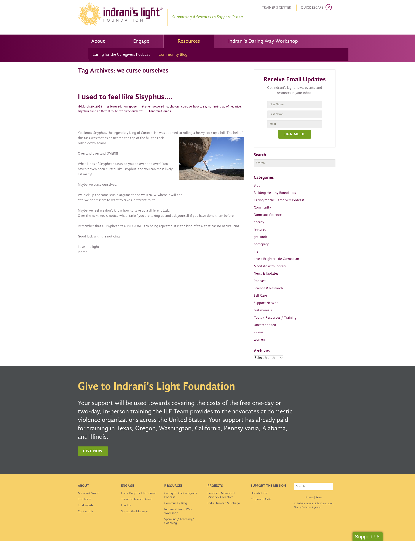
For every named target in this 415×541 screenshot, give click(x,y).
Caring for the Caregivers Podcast (121, 54)
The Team (84, 499)
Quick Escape (312, 7)
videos (258, 332)
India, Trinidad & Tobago (224, 503)
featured (115, 106)
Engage (141, 41)
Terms (319, 497)
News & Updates (266, 273)
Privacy (309, 497)
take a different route (104, 111)
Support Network (266, 303)
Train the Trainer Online (136, 499)
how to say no (202, 106)
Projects (215, 486)
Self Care (260, 295)
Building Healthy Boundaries (275, 193)
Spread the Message (134, 511)
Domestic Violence (268, 215)
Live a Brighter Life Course (138, 493)
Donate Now (259, 493)
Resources (189, 41)
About (98, 41)
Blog (257, 185)
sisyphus (83, 111)
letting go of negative (227, 106)
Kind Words (85, 505)
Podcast (260, 281)
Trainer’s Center (276, 7)
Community (262, 207)
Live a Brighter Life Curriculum (276, 259)
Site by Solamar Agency (307, 507)
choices (175, 106)
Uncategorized (265, 325)
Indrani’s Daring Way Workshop (263, 41)
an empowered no (156, 106)
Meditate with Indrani (270, 266)
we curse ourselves (131, 111)
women (259, 340)
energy (259, 222)
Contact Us (85, 511)
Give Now (93, 451)
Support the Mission (268, 486)
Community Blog (172, 54)
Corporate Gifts (261, 499)
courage (186, 106)
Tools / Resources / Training (275, 318)
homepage (130, 106)
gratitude (261, 237)
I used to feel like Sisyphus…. (125, 97)
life (256, 251)
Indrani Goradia (161, 111)
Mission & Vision (88, 493)
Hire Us (126, 505)
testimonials (263, 310)
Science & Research (268, 288)
